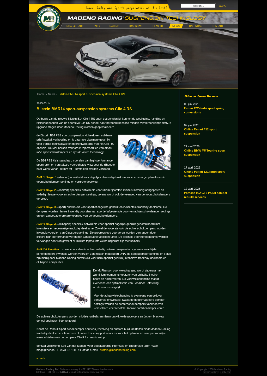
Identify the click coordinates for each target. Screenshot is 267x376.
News (51, 94)
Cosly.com (225, 372)
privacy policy (210, 372)
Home (41, 94)
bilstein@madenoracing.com (118, 349)
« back (41, 358)
